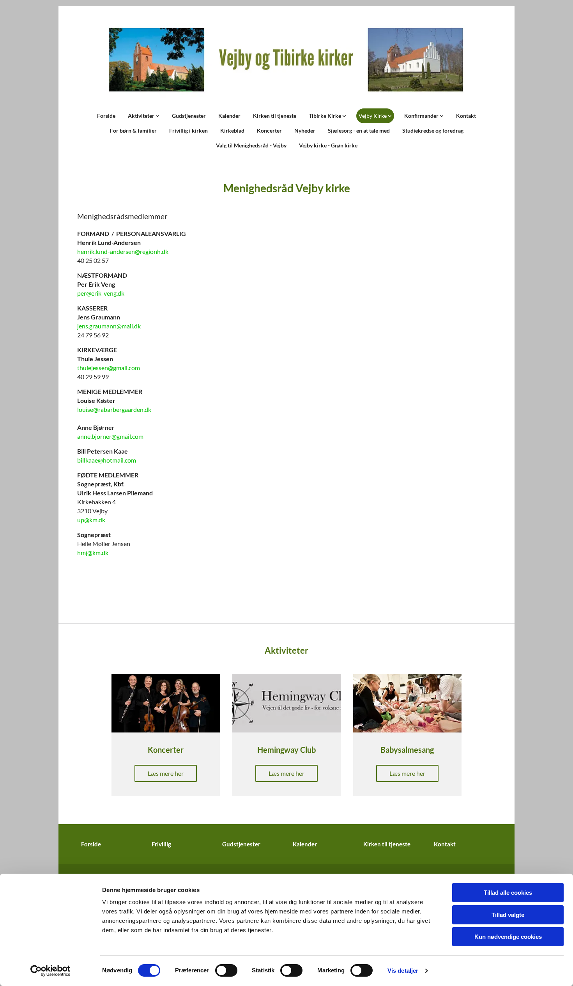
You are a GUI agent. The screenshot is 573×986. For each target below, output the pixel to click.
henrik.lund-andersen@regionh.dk (122, 251)
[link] (144, 115)
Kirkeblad (232, 130)
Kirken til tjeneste (274, 115)
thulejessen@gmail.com (108, 367)
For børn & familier (133, 130)
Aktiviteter (142, 115)
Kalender (229, 115)
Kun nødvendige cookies (508, 936)
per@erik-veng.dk (100, 293)
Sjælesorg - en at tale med (359, 130)
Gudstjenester (189, 115)
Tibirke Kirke (325, 115)
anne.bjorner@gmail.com (110, 436)
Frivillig (161, 844)
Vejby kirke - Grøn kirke (328, 145)
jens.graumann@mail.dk (109, 326)
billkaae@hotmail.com (106, 460)
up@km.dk (91, 519)
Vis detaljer (402, 970)
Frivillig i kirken (188, 130)
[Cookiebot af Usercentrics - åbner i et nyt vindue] (50, 971)
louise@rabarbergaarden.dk (114, 409)
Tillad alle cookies (508, 892)
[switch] (226, 970)
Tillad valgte (508, 915)
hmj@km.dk (92, 552)
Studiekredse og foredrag (432, 130)
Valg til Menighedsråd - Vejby (251, 145)
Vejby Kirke (373, 115)
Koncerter (269, 130)
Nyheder (304, 130)
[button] (165, 773)
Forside (106, 115)
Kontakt (466, 115)
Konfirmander (422, 115)
